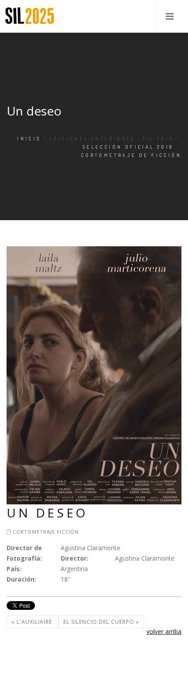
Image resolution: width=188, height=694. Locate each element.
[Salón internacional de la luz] (30, 16)
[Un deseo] (94, 375)
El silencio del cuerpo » (101, 622)
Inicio (29, 139)
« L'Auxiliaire (32, 622)
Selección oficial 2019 (128, 147)
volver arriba (163, 631)
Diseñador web (21, 678)
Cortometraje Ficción (46, 531)
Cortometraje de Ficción (131, 155)
